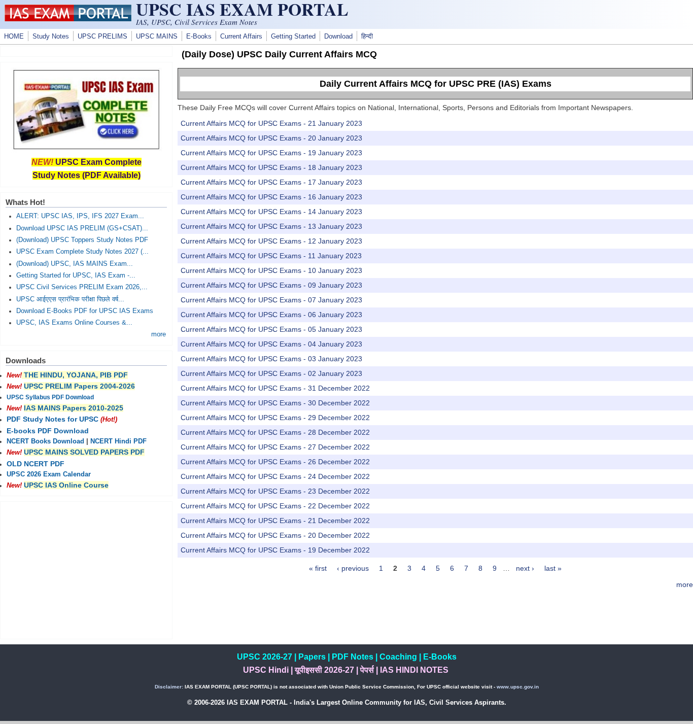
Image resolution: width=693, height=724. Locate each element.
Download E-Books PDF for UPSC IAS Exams (84, 311)
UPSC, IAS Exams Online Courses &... (74, 322)
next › (525, 568)
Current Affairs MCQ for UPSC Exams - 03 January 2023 (271, 359)
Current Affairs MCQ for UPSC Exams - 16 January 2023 (271, 197)
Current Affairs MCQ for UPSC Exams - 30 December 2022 (275, 403)
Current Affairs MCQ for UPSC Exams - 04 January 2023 (271, 344)
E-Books (199, 36)
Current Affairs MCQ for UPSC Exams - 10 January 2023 (271, 270)
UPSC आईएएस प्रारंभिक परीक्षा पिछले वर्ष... (70, 299)
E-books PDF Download (48, 431)
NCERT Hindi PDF (118, 441)
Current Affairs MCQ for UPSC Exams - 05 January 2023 (271, 329)
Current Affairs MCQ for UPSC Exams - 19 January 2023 (271, 153)
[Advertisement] (86, 570)
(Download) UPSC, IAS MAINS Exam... (74, 263)
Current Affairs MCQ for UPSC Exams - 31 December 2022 (275, 388)
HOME (14, 36)
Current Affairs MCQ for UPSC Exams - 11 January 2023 (271, 256)
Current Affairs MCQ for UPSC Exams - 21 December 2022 (275, 520)
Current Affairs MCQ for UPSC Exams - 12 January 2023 (271, 241)
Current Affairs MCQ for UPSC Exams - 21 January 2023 (271, 123)
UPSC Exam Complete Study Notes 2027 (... (82, 251)
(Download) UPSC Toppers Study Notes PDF (82, 240)
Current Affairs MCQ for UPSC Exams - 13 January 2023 (271, 226)
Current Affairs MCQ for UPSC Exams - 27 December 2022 (275, 447)
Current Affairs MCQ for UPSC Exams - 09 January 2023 (271, 285)
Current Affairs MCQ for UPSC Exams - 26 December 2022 (275, 462)
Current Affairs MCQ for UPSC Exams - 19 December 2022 (275, 550)
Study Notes (50, 36)
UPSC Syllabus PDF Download (50, 397)
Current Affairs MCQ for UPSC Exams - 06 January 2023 (271, 315)
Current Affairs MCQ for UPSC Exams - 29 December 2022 (275, 417)
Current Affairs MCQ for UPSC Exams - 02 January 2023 (271, 373)
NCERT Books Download (45, 441)
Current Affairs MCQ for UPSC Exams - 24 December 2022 (275, 476)
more (684, 584)
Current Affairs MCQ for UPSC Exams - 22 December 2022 (275, 506)
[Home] (68, 19)
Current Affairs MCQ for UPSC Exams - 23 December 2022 (275, 491)
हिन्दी (367, 36)
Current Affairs (241, 36)
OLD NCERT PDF (35, 464)
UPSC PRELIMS (102, 36)
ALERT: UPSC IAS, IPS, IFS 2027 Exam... (80, 216)
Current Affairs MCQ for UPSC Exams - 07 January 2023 (271, 300)
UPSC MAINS (157, 36)
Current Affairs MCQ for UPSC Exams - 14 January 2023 (271, 212)
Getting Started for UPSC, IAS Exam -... (75, 275)
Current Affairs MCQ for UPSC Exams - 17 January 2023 (271, 182)
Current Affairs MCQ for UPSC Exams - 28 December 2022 (275, 432)
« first (318, 568)
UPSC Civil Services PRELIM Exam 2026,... (82, 287)
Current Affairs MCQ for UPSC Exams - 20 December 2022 (275, 535)
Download (338, 36)
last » (553, 568)
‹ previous (353, 568)
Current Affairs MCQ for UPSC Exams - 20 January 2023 (271, 138)
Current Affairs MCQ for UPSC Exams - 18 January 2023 (271, 167)
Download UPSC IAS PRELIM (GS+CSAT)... (82, 228)
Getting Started (293, 36)
